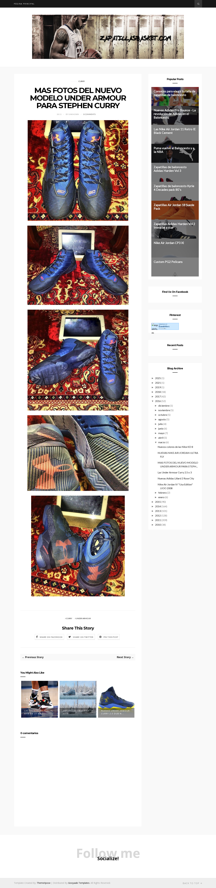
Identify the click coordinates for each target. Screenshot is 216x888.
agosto (162, 419)
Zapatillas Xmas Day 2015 (37, 712)
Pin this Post (111, 637)
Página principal (24, 4)
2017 (158, 396)
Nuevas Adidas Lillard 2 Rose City (176, 478)
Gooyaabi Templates (78, 882)
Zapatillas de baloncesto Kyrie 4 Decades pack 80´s (174, 187)
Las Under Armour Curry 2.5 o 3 (175, 472)
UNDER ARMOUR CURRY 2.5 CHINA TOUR (114, 712)
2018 (158, 391)
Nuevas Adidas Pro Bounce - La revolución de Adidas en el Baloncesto (175, 113)
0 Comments (89, 114)
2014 (158, 506)
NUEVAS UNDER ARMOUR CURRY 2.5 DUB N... (77, 712)
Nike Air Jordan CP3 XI (169, 243)
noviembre (164, 410)
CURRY (81, 81)
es (164, 326)
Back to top (191, 883)
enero (161, 497)
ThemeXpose (43, 882)
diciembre (163, 405)
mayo (161, 433)
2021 (158, 382)
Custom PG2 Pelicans (168, 262)
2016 (158, 400)
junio (161, 428)
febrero (162, 492)
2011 (158, 520)
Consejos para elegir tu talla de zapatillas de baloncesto (174, 93)
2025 (158, 378)
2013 (158, 510)
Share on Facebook (51, 637)
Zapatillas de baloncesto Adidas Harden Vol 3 (170, 168)
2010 (158, 524)
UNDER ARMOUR (83, 618)
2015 (158, 501)
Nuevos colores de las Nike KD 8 (175, 446)
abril (160, 437)
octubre (162, 414)
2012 (158, 515)
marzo (161, 442)
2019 (158, 387)
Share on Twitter (83, 637)
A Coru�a (162, 328)
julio (160, 423)
